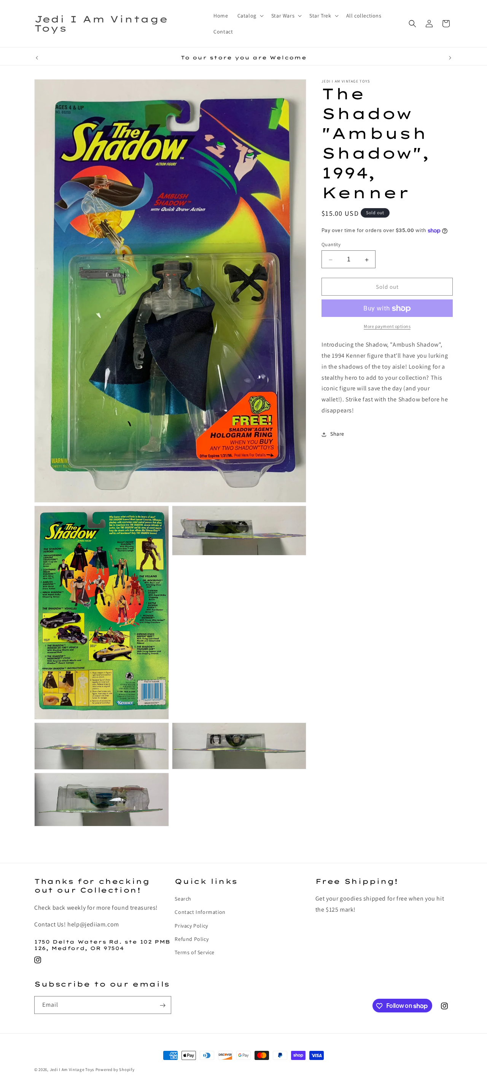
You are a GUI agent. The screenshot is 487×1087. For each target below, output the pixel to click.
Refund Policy (191, 939)
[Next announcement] (450, 58)
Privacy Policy (191, 925)
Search (183, 899)
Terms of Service (195, 952)
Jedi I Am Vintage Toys (72, 1069)
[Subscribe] (162, 1005)
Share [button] (337, 434)
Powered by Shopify (115, 1069)
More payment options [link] (387, 326)
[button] (250, 16)
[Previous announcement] (37, 58)
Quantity (331, 245)
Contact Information (200, 912)
